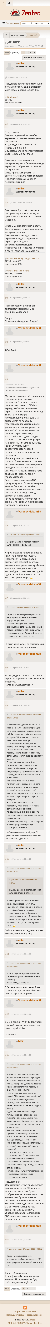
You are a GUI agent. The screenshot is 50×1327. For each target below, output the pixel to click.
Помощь (10, 1315)
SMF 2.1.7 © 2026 (16, 1323)
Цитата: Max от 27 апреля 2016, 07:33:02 (25, 1249)
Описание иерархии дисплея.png (23, 258)
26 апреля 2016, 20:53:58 (20, 298)
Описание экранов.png (18, 271)
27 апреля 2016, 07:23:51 (21, 1014)
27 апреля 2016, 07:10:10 (21, 859)
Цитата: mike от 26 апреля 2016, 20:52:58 (25, 607)
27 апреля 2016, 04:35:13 (14, 385)
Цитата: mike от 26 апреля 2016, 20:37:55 (25, 535)
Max (20, 1040)
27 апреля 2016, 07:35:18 (21, 1240)
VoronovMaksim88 (29, 327)
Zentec (31, 1319)
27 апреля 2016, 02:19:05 (20, 342)
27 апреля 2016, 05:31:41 (20, 525)
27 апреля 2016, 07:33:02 (21, 1055)
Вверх (7, 1289)
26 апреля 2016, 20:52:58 (22, 202)
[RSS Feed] (25, 1307)
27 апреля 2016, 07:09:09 (20, 705)
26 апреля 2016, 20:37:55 (20, 124)
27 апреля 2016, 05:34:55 (20, 598)
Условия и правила (25, 1315)
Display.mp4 (12, 97)
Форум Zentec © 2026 (25, 1311)
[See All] (6, 35)
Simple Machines (34, 1323)
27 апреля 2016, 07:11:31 (21, 954)
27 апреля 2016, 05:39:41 (20, 667)
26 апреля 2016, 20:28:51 (17, 77)
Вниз (7, 53)
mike (21, 63)
